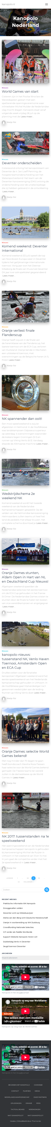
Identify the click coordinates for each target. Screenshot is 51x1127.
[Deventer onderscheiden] (25, 143)
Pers (38, 1103)
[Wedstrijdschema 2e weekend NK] (25, 472)
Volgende (28, 882)
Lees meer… (27, 116)
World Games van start (20, 91)
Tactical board (18, 1109)
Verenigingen (34, 1109)
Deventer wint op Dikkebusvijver (18, 913)
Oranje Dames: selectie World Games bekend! (25, 753)
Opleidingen (16, 1103)
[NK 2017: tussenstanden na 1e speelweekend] (25, 810)
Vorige (10, 878)
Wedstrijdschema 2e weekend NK (18, 496)
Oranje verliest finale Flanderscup (18, 333)
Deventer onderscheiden (22, 163)
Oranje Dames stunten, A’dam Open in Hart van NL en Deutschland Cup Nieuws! (25, 577)
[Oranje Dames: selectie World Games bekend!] (25, 725)
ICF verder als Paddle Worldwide (17, 932)
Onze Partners (40, 1097)
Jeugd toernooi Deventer (14, 946)
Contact (15, 1091)
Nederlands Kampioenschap (17, 1097)
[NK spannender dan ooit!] (25, 393)
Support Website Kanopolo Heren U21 (20, 937)
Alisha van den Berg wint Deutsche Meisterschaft (25, 918)
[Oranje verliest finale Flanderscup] (25, 306)
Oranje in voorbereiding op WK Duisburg (21, 922)
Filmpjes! (27, 1091)
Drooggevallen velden (13, 908)
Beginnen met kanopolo (19, 1085)
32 (39, 878)
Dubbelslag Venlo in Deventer (16, 942)
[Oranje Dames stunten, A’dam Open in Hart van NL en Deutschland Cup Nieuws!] (25, 551)
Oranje (29, 1103)
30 (28, 878)
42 (19, 882)
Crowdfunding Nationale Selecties (18, 927)
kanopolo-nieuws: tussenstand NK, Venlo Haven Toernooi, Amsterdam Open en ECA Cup (25, 661)
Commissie (38, 1085)
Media (37, 1091)
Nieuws (5, 88)
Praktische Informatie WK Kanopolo (19, 903)
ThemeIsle (36, 1121)
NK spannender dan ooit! (22, 419)
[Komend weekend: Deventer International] (25, 222)
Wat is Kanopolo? (15, 1115)
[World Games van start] (25, 61)
